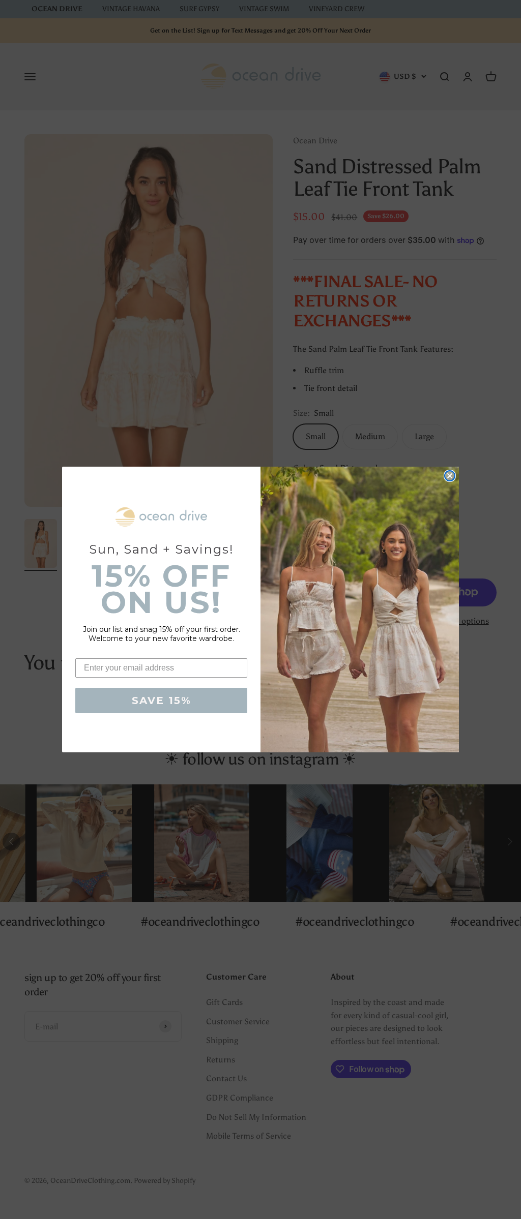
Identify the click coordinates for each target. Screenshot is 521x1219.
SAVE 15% (161, 700)
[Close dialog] (450, 476)
